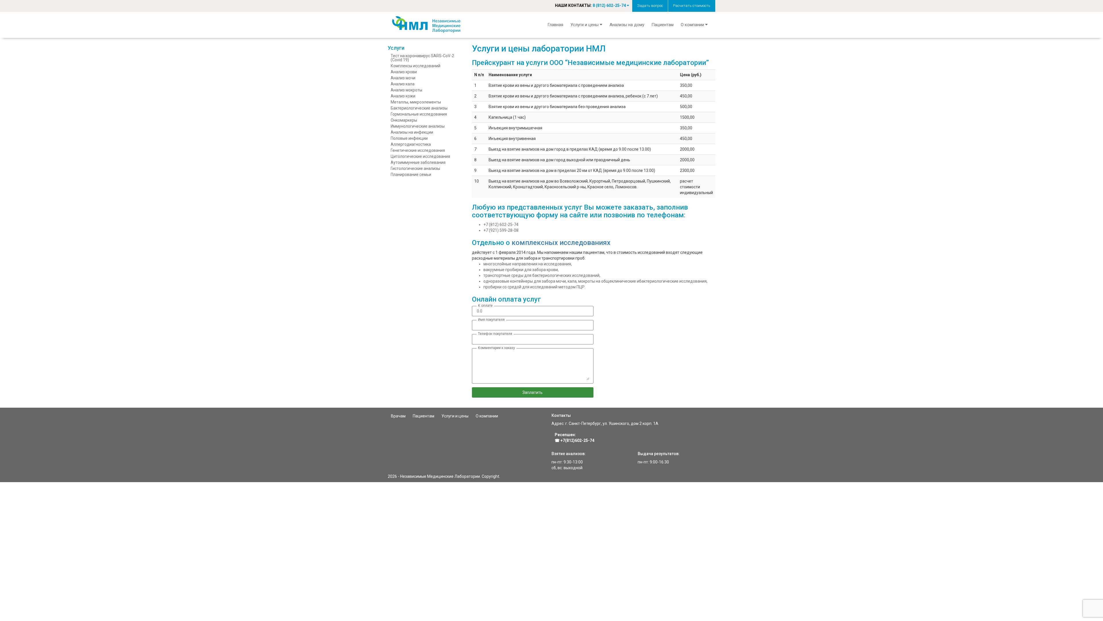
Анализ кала (402, 84)
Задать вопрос (650, 5)
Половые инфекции (409, 138)
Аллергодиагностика (411, 144)
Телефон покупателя (495, 334)
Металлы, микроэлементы (416, 102)
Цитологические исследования (420, 156)
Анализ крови (404, 72)
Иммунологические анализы (418, 126)
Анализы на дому (627, 24)
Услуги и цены (454, 416)
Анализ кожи (403, 96)
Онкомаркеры (404, 120)
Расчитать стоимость (691, 5)
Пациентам (662, 24)
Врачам (398, 416)
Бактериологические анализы (419, 108)
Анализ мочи (403, 78)
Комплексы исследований (415, 66)
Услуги (396, 48)
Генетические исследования (418, 150)
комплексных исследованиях (561, 243)
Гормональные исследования (419, 114)
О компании (487, 416)
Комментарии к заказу (496, 348)
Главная (555, 24)
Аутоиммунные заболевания (418, 162)
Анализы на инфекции (412, 132)
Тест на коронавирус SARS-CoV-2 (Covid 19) (422, 57)
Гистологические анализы (415, 168)
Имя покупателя (491, 320)
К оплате (485, 306)
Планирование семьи (411, 174)
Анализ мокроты (406, 90)
